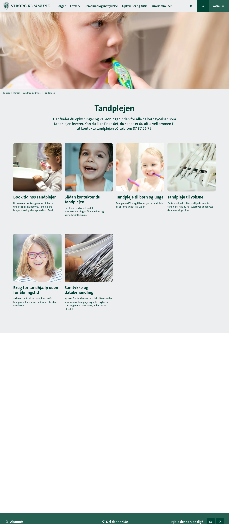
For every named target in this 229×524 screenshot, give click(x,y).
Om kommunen (162, 6)
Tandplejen (49, 92)
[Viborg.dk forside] (26, 5)
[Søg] (203, 6)
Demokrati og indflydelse (101, 6)
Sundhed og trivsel (32, 92)
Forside (6, 92)
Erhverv (75, 6)
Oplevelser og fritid (135, 6)
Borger (61, 6)
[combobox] (191, 6)
